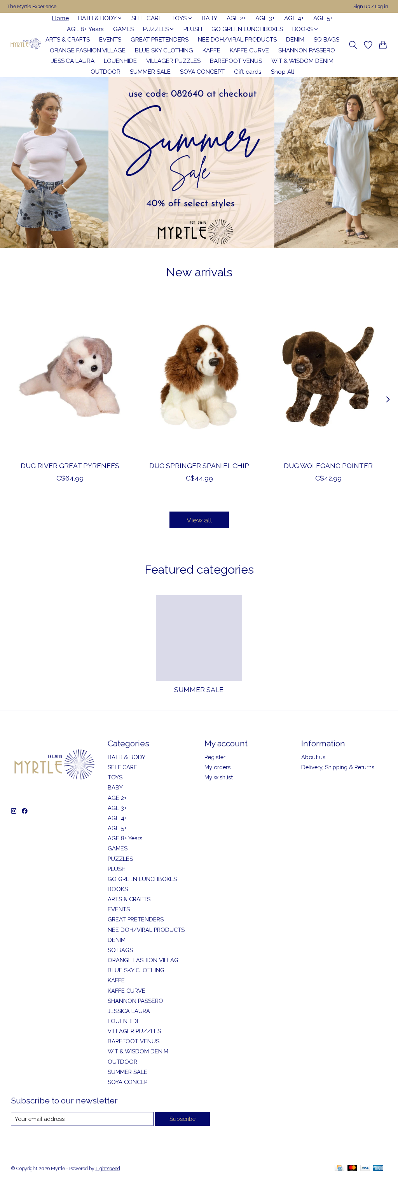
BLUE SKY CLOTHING (164, 50)
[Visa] (365, 1168)
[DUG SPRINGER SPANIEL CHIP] (199, 376)
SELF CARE (146, 18)
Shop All (282, 71)
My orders (217, 767)
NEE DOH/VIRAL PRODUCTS (237, 39)
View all (199, 520)
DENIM (295, 39)
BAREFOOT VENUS (236, 60)
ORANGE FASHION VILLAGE (88, 50)
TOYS (115, 777)
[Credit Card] (339, 1168)
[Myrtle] (25, 45)
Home (60, 18)
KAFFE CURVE (249, 50)
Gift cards (248, 71)
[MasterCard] (352, 1168)
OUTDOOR (105, 71)
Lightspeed (108, 1168)
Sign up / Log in (370, 6)
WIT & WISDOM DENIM (302, 60)
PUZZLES (120, 858)
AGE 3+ (265, 18)
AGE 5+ (323, 18)
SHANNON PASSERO (306, 50)
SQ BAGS (326, 39)
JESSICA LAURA (72, 60)
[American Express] (378, 1168)
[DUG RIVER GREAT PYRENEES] (70, 376)
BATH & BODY (126, 757)
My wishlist (218, 777)
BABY (209, 18)
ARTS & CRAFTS (67, 39)
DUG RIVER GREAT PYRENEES (70, 465)
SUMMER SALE (150, 71)
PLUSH (192, 29)
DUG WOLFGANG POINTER (328, 465)
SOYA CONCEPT (202, 71)
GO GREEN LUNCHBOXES (247, 29)
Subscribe (182, 1118)
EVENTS (110, 39)
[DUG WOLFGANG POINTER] (328, 376)
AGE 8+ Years (85, 29)
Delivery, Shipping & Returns (337, 767)
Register (214, 757)
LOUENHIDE (120, 60)
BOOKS (118, 889)
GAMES (123, 29)
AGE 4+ (294, 18)
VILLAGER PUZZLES (173, 60)
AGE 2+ (236, 18)
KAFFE (211, 50)
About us (313, 757)
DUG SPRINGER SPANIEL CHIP (199, 465)
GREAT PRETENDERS (160, 39)
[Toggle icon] (352, 45)
